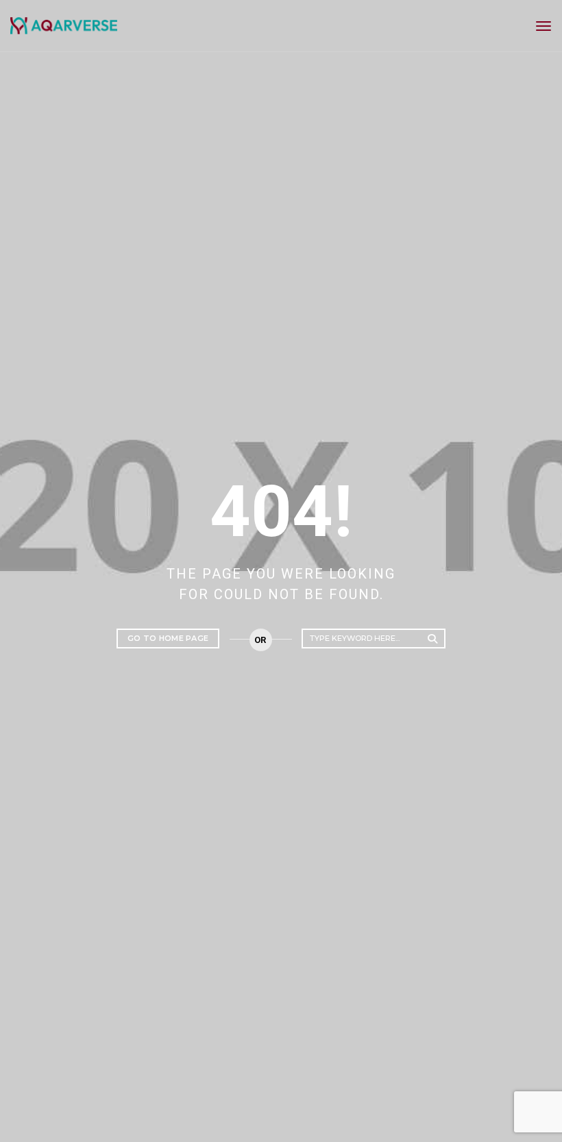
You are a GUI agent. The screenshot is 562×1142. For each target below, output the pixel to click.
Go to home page (167, 638)
